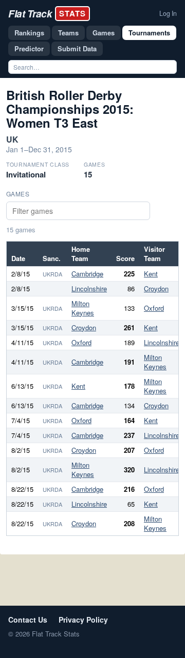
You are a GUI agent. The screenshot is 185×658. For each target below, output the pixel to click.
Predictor (29, 48)
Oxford (154, 308)
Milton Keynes (82, 307)
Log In (168, 13)
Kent (151, 273)
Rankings (29, 32)
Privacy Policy (83, 619)
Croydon (156, 288)
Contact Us (27, 619)
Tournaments (149, 32)
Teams (68, 32)
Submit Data (77, 48)
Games (103, 32)
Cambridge (87, 273)
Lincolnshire (89, 288)
